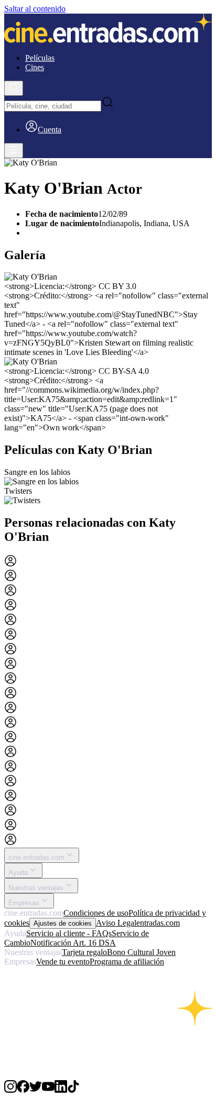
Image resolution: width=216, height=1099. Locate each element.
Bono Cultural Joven (141, 952)
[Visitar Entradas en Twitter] (35, 1089)
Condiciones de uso (95, 912)
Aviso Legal (116, 922)
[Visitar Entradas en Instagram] (10, 1089)
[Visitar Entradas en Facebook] (23, 1089)
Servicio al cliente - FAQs (69, 933)
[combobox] (52, 106)
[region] (108, 486)
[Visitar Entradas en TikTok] (73, 1089)
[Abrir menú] (13, 150)
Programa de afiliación (127, 961)
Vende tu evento (63, 961)
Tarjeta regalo (84, 952)
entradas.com (158, 922)
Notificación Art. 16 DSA (73, 942)
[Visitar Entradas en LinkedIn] (61, 1089)
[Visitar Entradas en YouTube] (48, 1089)
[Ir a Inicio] (108, 29)
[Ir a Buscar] (13, 88)
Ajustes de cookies (63, 923)
